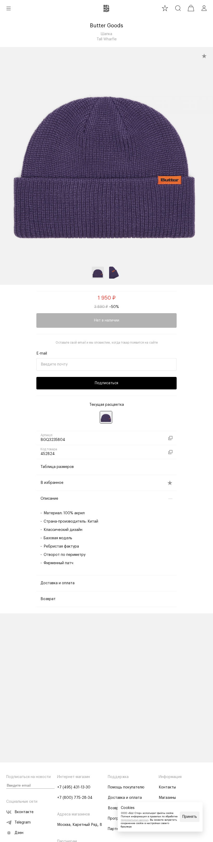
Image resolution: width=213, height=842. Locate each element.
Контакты (167, 787)
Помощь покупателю (126, 787)
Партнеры (116, 829)
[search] (177, 8)
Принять (189, 817)
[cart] (190, 8)
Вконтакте (24, 812)
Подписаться (106, 383)
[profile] (203, 8)
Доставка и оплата (125, 798)
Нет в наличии (106, 320)
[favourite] (164, 8)
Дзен (19, 833)
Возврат (115, 808)
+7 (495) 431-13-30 (73, 787)
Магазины (167, 798)
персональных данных (134, 820)
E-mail (41, 353)
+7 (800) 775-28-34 (74, 798)
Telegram (23, 822)
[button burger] (8, 8)
